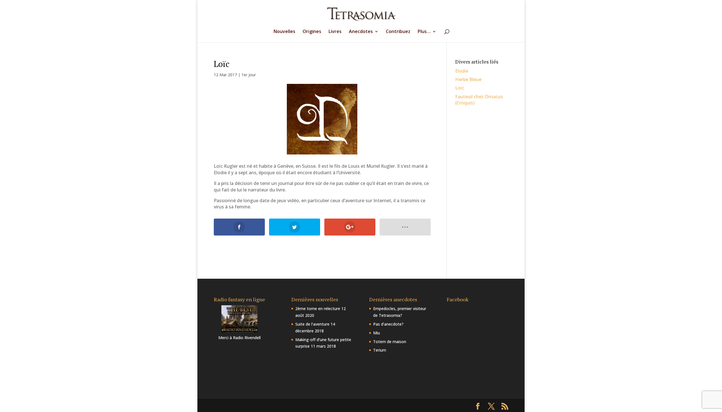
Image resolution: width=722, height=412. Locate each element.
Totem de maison (389, 341)
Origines (312, 31)
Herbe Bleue (468, 79)
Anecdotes (361, 31)
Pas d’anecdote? (388, 324)
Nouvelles (284, 31)
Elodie (461, 71)
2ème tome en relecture (317, 308)
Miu (376, 332)
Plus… (424, 31)
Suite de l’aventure (312, 324)
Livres (335, 31)
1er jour (248, 74)
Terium (379, 350)
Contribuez (398, 31)
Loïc (459, 88)
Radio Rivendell (247, 337)
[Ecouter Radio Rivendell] (239, 330)
